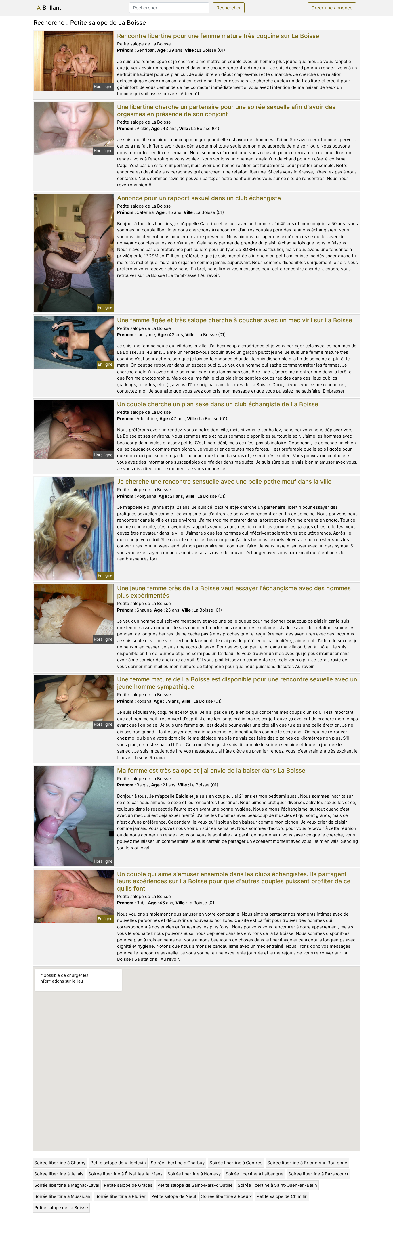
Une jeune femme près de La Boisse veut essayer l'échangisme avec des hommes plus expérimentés (234, 592)
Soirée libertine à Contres (235, 1162)
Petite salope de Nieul (173, 1196)
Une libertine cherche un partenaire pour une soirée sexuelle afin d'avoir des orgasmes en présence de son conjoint (226, 110)
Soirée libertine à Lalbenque (254, 1174)
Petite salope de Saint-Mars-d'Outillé (195, 1185)
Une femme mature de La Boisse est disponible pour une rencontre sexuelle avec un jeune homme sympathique (237, 683)
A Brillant (49, 7)
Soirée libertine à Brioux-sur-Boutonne (307, 1162)
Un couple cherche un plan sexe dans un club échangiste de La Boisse (217, 404)
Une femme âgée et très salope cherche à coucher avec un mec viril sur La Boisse (234, 320)
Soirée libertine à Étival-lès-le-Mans (125, 1174)
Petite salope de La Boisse (61, 1207)
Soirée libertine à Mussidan (62, 1196)
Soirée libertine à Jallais (58, 1174)
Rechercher (228, 8)
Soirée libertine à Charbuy (178, 1162)
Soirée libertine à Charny (59, 1162)
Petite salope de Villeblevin (118, 1162)
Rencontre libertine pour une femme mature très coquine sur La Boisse (218, 35)
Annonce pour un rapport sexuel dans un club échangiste (199, 198)
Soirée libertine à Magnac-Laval (66, 1185)
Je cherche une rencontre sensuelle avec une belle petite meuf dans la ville (224, 481)
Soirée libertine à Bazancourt (318, 1174)
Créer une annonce (331, 8)
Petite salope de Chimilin (282, 1196)
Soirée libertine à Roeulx (226, 1196)
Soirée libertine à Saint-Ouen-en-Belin (277, 1185)
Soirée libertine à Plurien (120, 1196)
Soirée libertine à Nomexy (194, 1174)
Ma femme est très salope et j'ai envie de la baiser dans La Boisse (211, 770)
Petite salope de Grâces (128, 1185)
